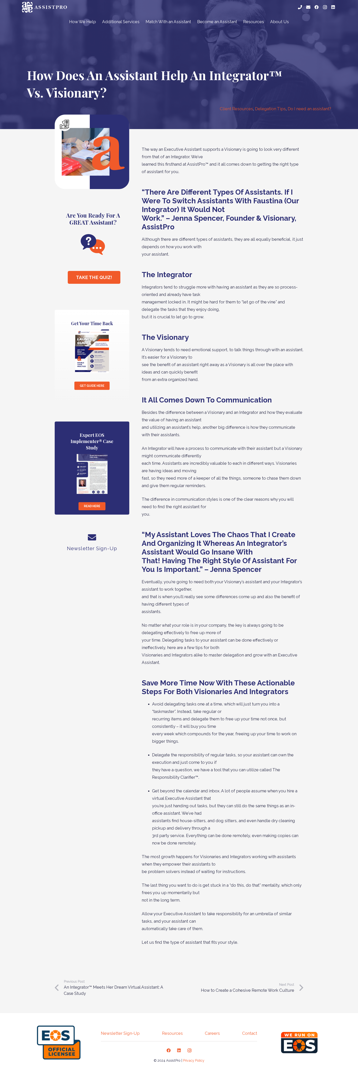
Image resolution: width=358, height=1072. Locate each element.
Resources (172, 1033)
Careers (212, 1033)
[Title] (300, 7)
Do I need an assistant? (309, 108)
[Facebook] (316, 7)
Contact (249, 1033)
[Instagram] (325, 7)
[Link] (45, 7)
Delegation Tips (270, 108)
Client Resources (236, 108)
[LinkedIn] (333, 7)
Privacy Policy (193, 1060)
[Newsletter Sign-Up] (92, 538)
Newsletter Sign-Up (120, 1033)
